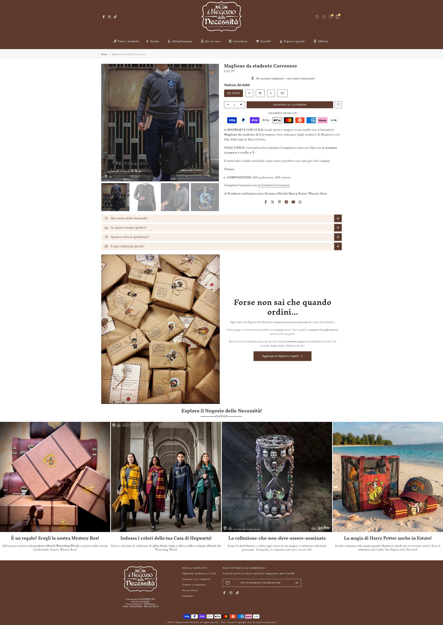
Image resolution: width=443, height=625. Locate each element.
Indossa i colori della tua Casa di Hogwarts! (166, 538)
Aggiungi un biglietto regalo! (280, 356)
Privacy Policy (190, 590)
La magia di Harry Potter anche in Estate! (388, 538)
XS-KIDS (233, 93)
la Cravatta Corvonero (273, 185)
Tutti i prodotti (128, 41)
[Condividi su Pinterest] (279, 202)
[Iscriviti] (295, 583)
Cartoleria (240, 41)
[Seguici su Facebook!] (103, 17)
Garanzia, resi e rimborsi (196, 579)
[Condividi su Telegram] (286, 202)
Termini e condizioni (194, 584)
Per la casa (212, 41)
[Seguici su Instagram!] (109, 17)
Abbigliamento (182, 41)
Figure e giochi (294, 41)
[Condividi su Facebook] (265, 202)
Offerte (323, 41)
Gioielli (265, 41)
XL (283, 93)
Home (104, 54)
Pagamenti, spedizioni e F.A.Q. (199, 573)
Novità (154, 41)
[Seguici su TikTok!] (115, 17)
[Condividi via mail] (293, 202)
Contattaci (188, 596)
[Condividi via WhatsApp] (300, 202)
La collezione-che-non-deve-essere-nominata (277, 538)
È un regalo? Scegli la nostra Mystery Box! (55, 538)
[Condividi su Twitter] (272, 202)
